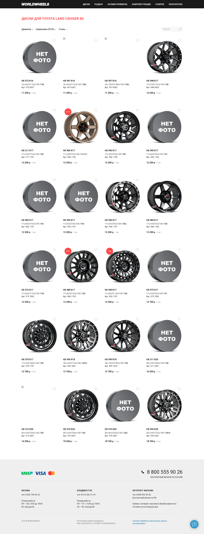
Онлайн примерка (117, 4)
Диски (86, 4)
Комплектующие (141, 4)
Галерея (159, 4)
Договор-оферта (139, 523)
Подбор (99, 4)
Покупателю (175, 4)
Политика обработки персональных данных (150, 521)
